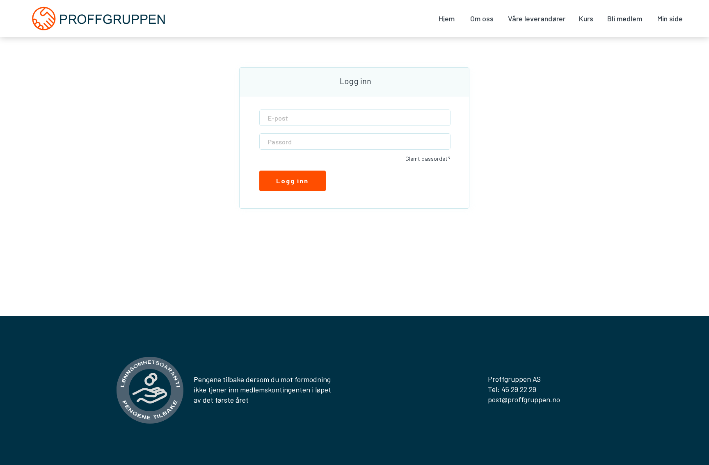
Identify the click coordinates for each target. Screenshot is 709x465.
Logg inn (292, 181)
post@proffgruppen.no (524, 399)
